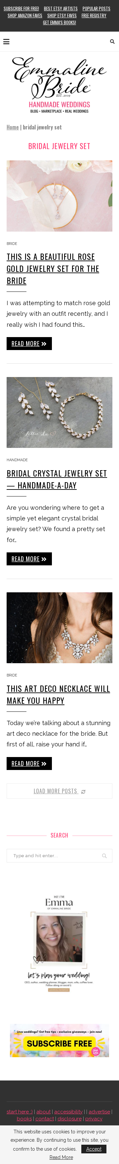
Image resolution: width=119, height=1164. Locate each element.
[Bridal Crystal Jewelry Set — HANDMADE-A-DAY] (59, 412)
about (43, 1112)
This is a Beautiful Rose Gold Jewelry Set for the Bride (53, 268)
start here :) (20, 1112)
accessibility (68, 1112)
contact (44, 1119)
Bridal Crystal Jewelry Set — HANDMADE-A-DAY (57, 479)
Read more (26, 343)
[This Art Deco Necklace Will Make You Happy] (59, 627)
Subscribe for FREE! (21, 8)
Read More (61, 1157)
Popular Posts (96, 8)
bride (12, 244)
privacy (93, 1119)
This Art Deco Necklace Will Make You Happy (58, 694)
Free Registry (94, 15)
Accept (93, 1149)
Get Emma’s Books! (59, 22)
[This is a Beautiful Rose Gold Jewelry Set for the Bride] (59, 195)
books (24, 1119)
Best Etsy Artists (61, 8)
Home (13, 127)
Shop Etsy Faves (62, 15)
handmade (17, 460)
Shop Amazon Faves (25, 15)
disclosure (70, 1119)
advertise (99, 1112)
